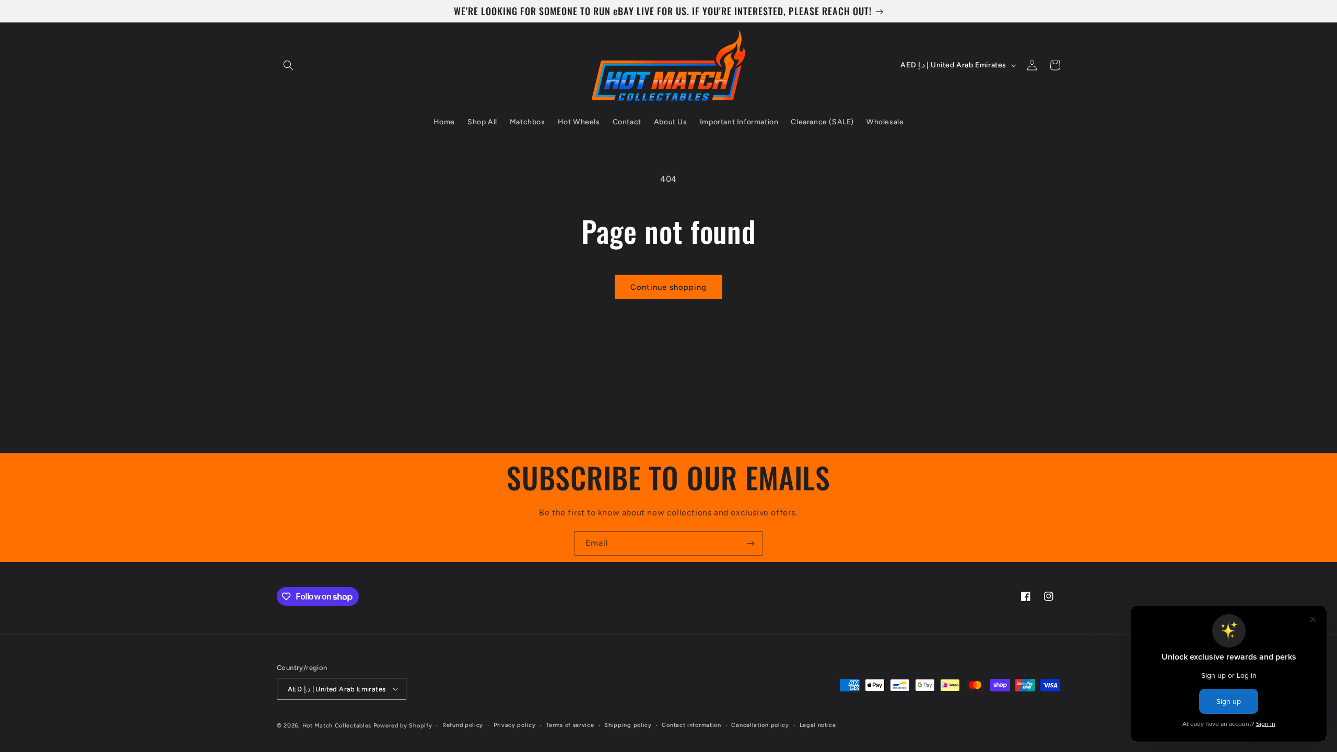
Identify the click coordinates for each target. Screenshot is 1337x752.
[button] (288, 65)
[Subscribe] (750, 543)
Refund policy (462, 725)
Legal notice (818, 725)
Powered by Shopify (402, 725)
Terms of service (570, 725)
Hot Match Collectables (336, 725)
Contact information (691, 725)
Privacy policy (515, 725)
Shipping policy (628, 725)
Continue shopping (668, 287)
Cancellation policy (760, 725)
